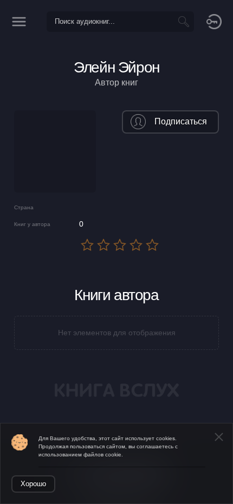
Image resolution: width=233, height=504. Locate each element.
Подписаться (180, 121)
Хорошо (33, 484)
